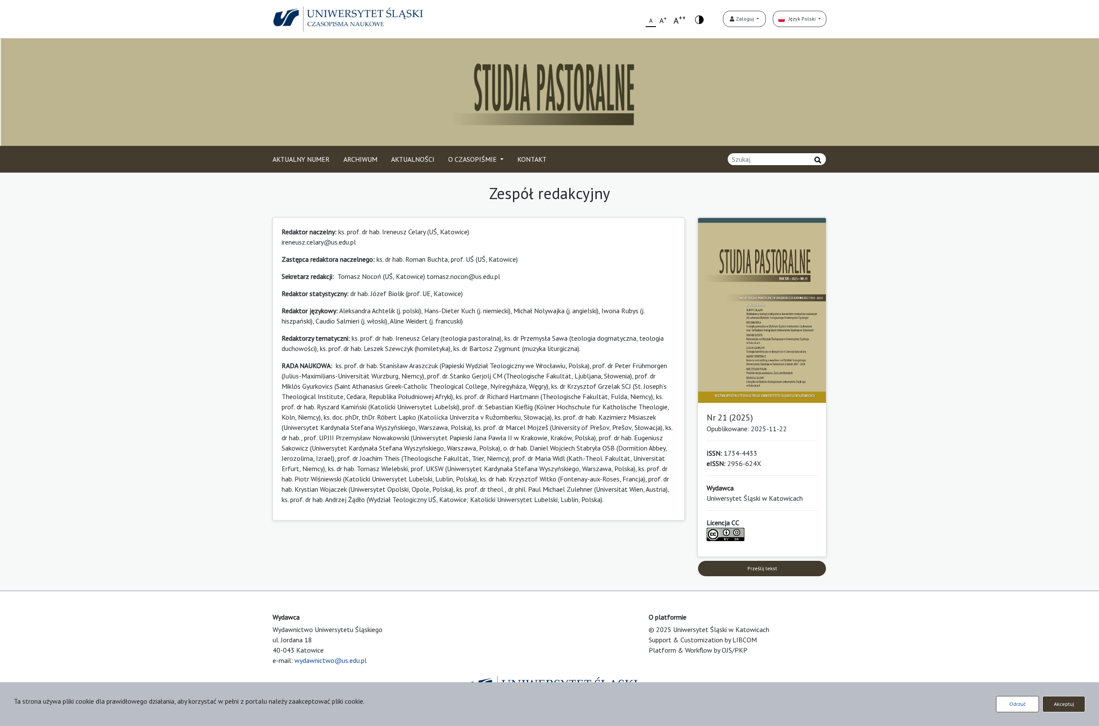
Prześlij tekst (762, 568)
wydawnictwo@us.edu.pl (330, 660)
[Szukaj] (817, 160)
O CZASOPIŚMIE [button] (473, 159)
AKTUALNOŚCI (412, 159)
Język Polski (801, 18)
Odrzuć (1017, 704)
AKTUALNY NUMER (301, 159)
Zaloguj (745, 18)
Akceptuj (1064, 704)
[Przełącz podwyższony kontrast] (699, 19)
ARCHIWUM (360, 159)
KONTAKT (531, 159)
